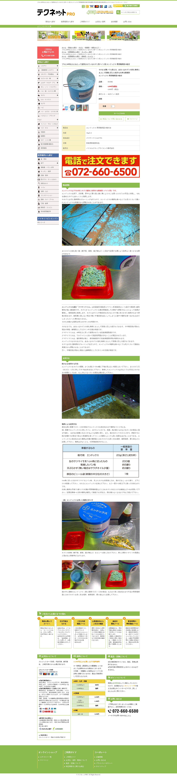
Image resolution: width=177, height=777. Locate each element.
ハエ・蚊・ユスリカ (47, 91)
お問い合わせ (101, 760)
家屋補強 (44, 148)
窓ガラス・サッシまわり (49, 179)
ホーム (64, 47)
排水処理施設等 (46, 211)
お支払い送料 (100, 21)
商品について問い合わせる (112, 119)
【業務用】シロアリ (47, 70)
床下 (42, 163)
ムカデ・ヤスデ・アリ (48, 82)
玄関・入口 (44, 191)
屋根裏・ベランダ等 (47, 167)
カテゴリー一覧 (46, 757)
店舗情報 (99, 757)
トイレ (43, 187)
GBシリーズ (41, 222)
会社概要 (114, 21)
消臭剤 (43, 132)
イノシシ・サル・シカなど (49, 124)
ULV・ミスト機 (46, 140)
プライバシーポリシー (104, 763)
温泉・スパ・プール (47, 199)
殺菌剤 (43, 136)
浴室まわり (44, 183)
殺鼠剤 (87, 47)
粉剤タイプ (95, 47)
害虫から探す (50, 21)
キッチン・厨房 (87, 52)
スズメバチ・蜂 (46, 78)
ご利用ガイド (85, 21)
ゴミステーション (46, 195)
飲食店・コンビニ (87, 56)
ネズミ (81, 47)
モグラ (43, 103)
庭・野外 (44, 159)
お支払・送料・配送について (76, 760)
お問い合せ (127, 21)
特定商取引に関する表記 (75, 766)
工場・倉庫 (44, 203)
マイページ (133, 119)
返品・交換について (73, 763)
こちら (111, 691)
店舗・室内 (44, 175)
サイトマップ (101, 766)
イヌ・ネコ (44, 128)
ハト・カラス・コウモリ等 (49, 111)
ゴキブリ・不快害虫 (47, 74)
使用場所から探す (67, 21)
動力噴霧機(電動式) (47, 144)
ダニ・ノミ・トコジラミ (49, 87)
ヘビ (42, 107)
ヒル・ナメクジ (46, 99)
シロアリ (44, 66)
